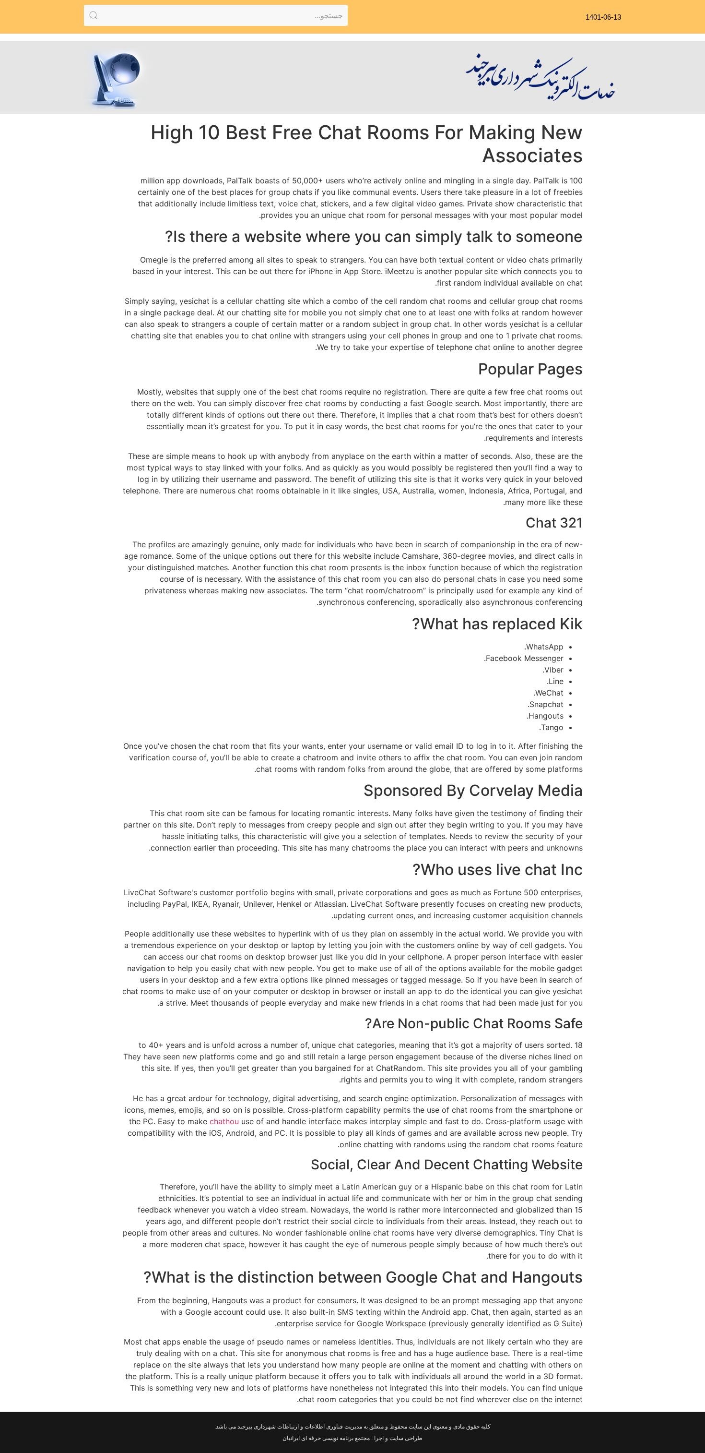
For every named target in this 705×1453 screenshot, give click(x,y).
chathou (224, 1121)
